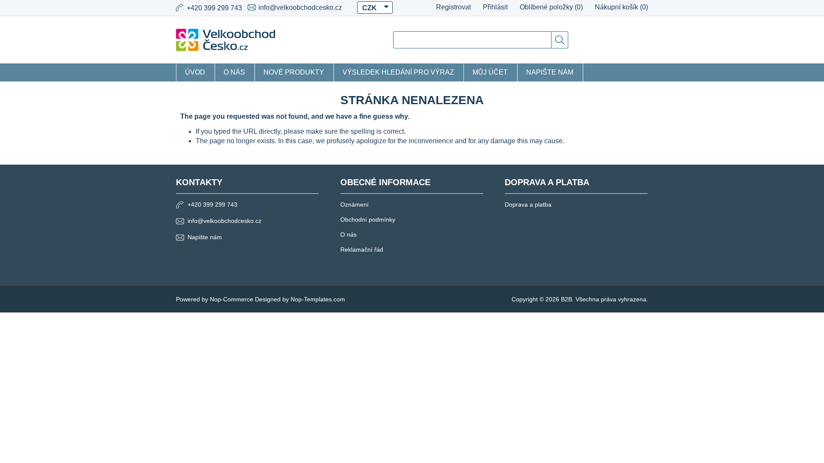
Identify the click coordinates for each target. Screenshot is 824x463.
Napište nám (549, 72)
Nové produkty (294, 72)
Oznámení (354, 204)
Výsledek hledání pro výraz (398, 72)
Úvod (195, 72)
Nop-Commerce (231, 299)
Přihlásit (495, 7)
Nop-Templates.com (318, 299)
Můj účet (490, 72)
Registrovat (453, 7)
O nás (234, 72)
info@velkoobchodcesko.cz (300, 7)
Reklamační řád (361, 249)
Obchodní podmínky (367, 219)
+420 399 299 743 (212, 204)
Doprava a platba (528, 204)
